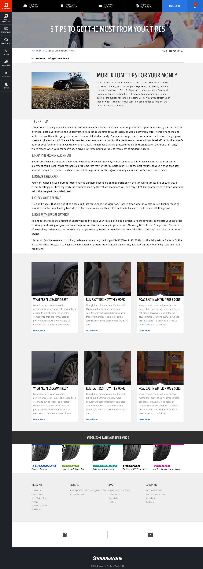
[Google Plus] (178, 51)
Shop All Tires (37, 490)
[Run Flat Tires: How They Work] (107, 279)
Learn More (39, 330)
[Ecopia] (107, 453)
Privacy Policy (113, 498)
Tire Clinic (112, 502)
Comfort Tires (37, 494)
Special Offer (151, 498)
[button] (6, 18)
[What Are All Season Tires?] (55, 279)
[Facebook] (170, 51)
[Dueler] (138, 453)
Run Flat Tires (37, 509)
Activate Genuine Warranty (119, 490)
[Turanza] (47, 453)
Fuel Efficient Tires (39, 498)
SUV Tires (35, 502)
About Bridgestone (153, 490)
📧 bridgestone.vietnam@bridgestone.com (88, 490)
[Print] (182, 51)
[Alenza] (77, 453)
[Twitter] (174, 51)
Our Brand (150, 502)
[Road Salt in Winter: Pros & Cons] (160, 279)
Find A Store (174, 5)
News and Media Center (156, 494)
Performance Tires (39, 506)
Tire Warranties (114, 494)
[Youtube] (150, 535)
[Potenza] (168, 453)
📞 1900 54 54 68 (77, 494)
